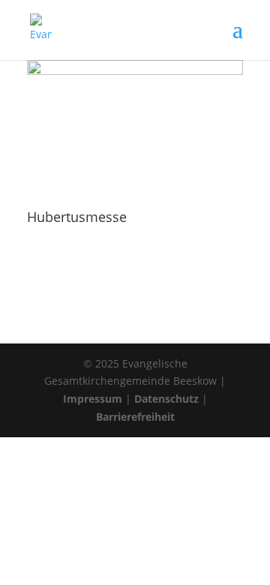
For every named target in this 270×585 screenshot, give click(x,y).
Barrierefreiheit (135, 417)
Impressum (92, 399)
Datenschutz (166, 399)
